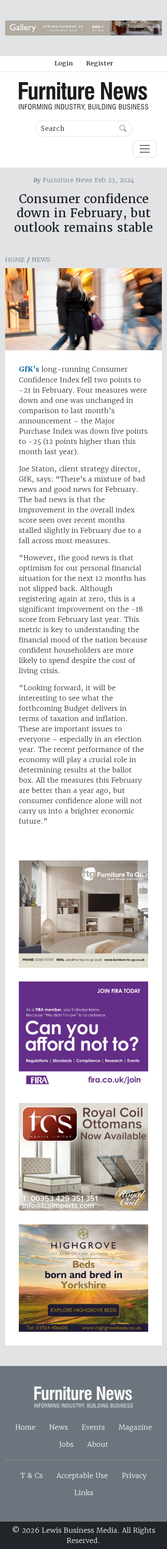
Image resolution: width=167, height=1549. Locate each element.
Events (93, 1427)
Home (15, 259)
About (97, 1444)
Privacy (134, 1475)
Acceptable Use (82, 1475)
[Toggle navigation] (145, 148)
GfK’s (29, 369)
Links (83, 1492)
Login (63, 63)
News (41, 259)
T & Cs (32, 1475)
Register (99, 63)
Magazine (135, 1427)
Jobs (66, 1444)
